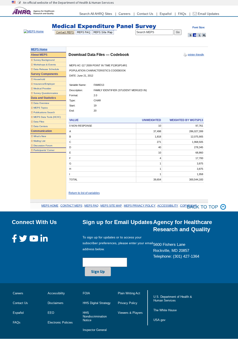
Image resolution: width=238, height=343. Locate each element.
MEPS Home (39, 49)
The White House (165, 310)
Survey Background (44, 60)
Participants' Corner (43, 150)
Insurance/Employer (44, 84)
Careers (124, 14)
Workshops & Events (44, 64)
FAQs (182, 14)
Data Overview (41, 103)
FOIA (86, 293)
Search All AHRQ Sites (95, 14)
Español (166, 14)
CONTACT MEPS (71, 205)
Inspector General (95, 330)
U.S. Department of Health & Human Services (172, 298)
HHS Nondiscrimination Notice (95, 316)
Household (39, 79)
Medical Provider (42, 88)
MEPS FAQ (91, 205)
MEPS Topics (40, 107)
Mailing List (39, 141)
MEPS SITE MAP (111, 205)
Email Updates (208, 14)
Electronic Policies (60, 322)
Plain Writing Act (129, 293)
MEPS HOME (49, 205)
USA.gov (159, 320)
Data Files (38, 121)
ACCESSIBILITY (167, 205)
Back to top (202, 206)
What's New (39, 136)
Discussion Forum (42, 145)
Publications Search (44, 112)
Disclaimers (55, 303)
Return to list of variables (84, 193)
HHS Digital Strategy (97, 303)
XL (204, 35)
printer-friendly (196, 54)
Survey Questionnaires (45, 93)
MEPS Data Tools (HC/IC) (47, 117)
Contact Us (145, 14)
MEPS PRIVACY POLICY (139, 205)
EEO (51, 312)
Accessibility (56, 293)
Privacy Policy (127, 303)
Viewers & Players (130, 312)
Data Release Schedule (46, 69)
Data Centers (40, 126)
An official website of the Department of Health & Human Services (68, 2)
